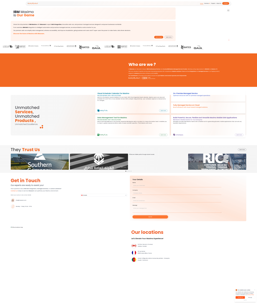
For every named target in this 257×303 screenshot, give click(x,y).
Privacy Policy (251, 294)
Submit (150, 217)
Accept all (240, 297)
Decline (245, 300)
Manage (250, 297)
